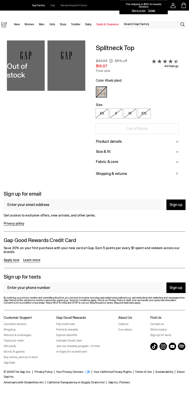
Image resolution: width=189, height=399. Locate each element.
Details (151, 10)
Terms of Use (143, 371)
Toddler (75, 24)
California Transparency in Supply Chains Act (76, 382)
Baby (88, 24)
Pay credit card (65, 324)
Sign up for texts (160, 335)
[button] (46, 112)
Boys (63, 24)
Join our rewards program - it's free (78, 346)
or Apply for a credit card (71, 351)
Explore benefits (66, 335)
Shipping (9, 329)
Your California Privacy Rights (113, 371)
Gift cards (10, 346)
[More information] (111, 61)
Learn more (31, 260)
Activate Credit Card (69, 340)
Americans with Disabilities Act (24, 382)
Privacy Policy (44, 371)
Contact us (157, 324)
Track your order (14, 340)
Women (29, 24)
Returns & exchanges (17, 335)
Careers (123, 324)
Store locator (158, 329)
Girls (52, 24)
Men (41, 24)
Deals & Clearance (107, 24)
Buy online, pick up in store (21, 357)
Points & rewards (67, 329)
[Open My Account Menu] (173, 5)
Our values (125, 329)
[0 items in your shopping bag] (184, 5)
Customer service (15, 324)
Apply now (11, 260)
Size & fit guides (14, 351)
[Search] (182, 24)
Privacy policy (14, 223)
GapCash (9, 362)
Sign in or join (138, 10)
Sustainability (164, 371)
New (17, 24)
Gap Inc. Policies (119, 382)
